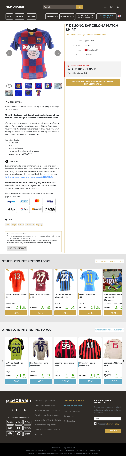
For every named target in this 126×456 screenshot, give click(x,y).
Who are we (52, 17)
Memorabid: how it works (45, 405)
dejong (39, 224)
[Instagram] (12, 410)
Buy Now (31, 16)
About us (38, 434)
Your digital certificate (74, 400)
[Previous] (2, 292)
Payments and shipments (45, 425)
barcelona (30, 224)
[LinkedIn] (25, 410)
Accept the (108, 424)
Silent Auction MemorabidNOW (85, 16)
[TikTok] (20, 410)
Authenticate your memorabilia (47, 410)
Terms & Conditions (72, 411)
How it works (67, 17)
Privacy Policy (69, 416)
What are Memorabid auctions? (109, 261)
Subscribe (113, 430)
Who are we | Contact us (45, 400)
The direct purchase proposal (47, 415)
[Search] (79, 7)
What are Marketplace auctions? (108, 330)
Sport (9, 16)
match (21, 224)
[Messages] (112, 7)
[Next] (123, 292)
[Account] (118, 7)
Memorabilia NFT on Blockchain (48, 420)
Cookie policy (69, 421)
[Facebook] (16, 410)
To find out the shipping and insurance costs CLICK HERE (29, 177)
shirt (8, 224)
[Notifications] (105, 7)
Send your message (17, 248)
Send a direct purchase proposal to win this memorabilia (92, 82)
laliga (14, 224)
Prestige (20, 16)
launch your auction (106, 16)
